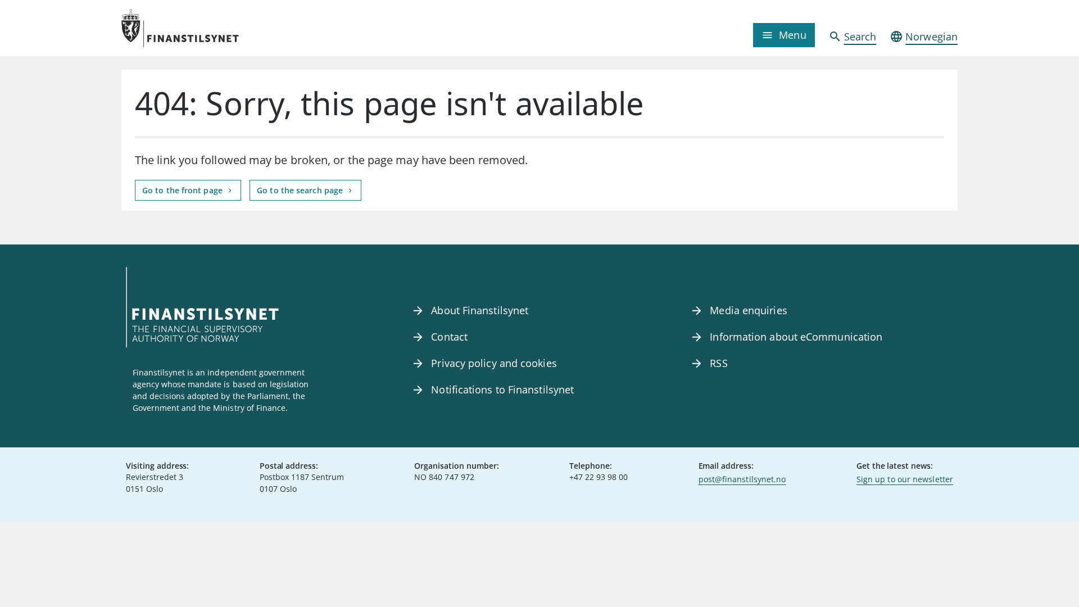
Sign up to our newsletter (904, 479)
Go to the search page (301, 190)
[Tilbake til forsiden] (225, 28)
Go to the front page (183, 190)
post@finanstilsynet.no (742, 479)
